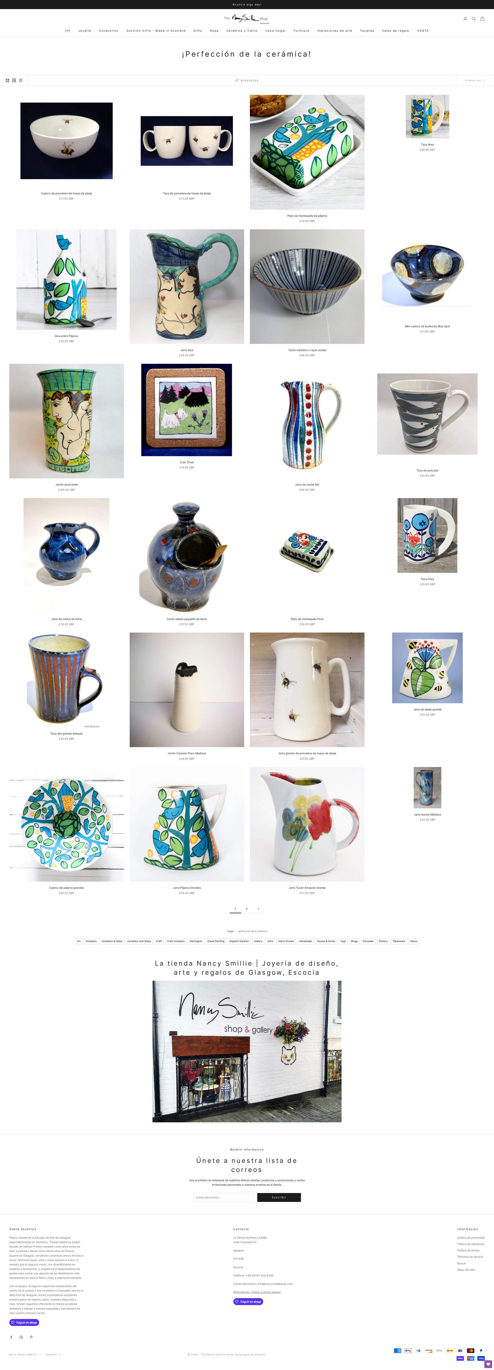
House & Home (326, 941)
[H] (68, 30)
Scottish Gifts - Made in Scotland (156, 30)
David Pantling (215, 941)
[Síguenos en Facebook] (11, 1337)
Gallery (258, 941)
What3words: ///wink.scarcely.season (257, 1292)
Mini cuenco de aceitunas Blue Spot (427, 326)
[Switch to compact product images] (20, 80)
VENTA (423, 30)
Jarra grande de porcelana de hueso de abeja (307, 753)
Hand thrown (286, 941)
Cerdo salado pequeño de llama (187, 619)
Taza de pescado (427, 470)
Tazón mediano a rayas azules (307, 350)
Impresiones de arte (334, 30)
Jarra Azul (186, 350)
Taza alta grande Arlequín (66, 733)
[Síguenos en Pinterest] (31, 1337)
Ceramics (91, 941)
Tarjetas (367, 30)
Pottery (383, 941)
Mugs (354, 941)
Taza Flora (427, 579)
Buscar (461, 1263)
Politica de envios (468, 1250)
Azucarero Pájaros (66, 336)
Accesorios (109, 30)
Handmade (305, 941)
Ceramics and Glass (139, 941)
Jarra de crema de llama (66, 619)
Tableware (399, 941)
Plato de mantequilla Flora (307, 619)
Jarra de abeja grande (427, 709)
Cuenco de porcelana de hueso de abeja (66, 193)
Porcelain (368, 941)
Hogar (231, 931)
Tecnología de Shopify (250, 1354)
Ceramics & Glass (112, 941)
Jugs (343, 941)
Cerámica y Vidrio (242, 30)
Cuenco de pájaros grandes (66, 887)
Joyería (84, 30)
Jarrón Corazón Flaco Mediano (186, 753)
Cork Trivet (187, 462)
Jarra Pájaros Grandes (187, 887)
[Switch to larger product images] (7, 80)
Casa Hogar (276, 30)
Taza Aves (427, 144)
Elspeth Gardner (239, 941)
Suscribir (451, 1353)
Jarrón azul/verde (66, 484)
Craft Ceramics (176, 941)
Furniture (301, 30)
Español (51, 1354)
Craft (159, 941)
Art (79, 941)
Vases (413, 941)
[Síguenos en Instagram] (21, 1337)
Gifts (198, 30)
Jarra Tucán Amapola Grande (307, 887)
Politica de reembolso (470, 1244)
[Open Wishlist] (488, 1364)
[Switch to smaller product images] (14, 80)
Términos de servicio (470, 1256)
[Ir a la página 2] (258, 908)
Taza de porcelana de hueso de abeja (187, 193)
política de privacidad (471, 1237)
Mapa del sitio (466, 1269)
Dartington (196, 941)
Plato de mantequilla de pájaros (307, 215)
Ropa (214, 30)
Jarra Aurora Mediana (427, 814)
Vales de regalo (395, 30)
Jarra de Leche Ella (307, 484)
